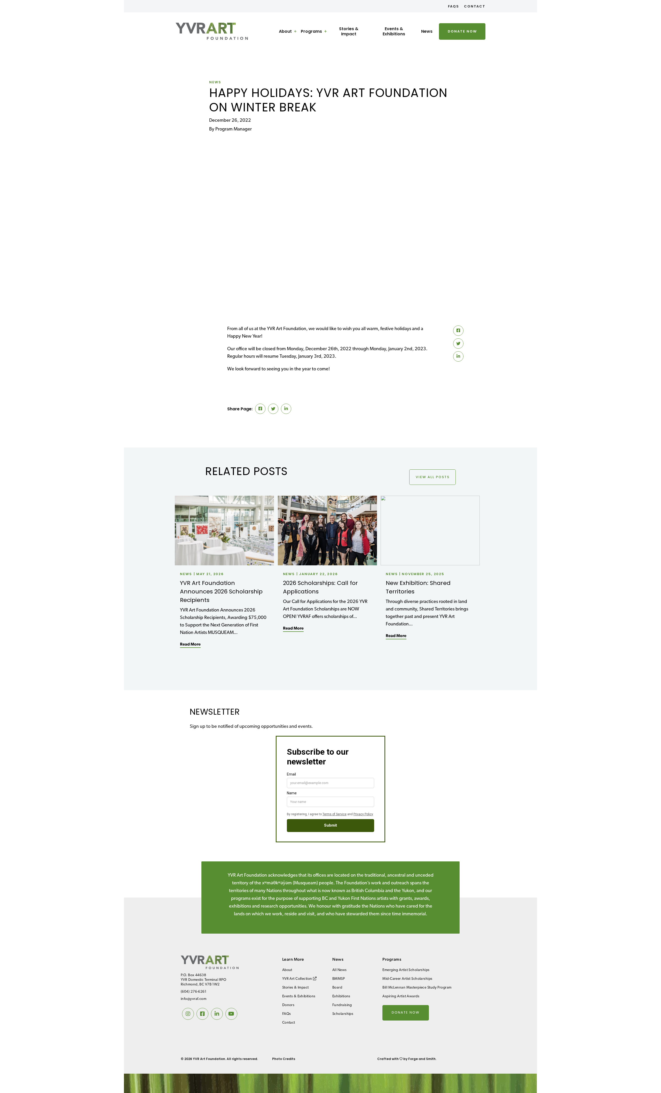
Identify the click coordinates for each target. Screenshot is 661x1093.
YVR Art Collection (297, 979)
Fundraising (342, 1005)
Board (337, 988)
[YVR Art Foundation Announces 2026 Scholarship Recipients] (224, 563)
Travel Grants (321, 83)
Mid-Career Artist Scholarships (325, 54)
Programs (311, 31)
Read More (190, 644)
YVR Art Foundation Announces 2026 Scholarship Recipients (221, 591)
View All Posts (433, 477)
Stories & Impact (348, 31)
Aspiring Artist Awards (400, 996)
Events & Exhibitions (394, 31)
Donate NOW (462, 31)
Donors (285, 84)
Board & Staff (291, 74)
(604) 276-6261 (193, 992)
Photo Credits (283, 1059)
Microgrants (320, 93)
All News (339, 970)
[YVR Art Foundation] (212, 38)
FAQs (453, 6)
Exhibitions (341, 996)
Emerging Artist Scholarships (324, 45)
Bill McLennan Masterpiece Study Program (416, 988)
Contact (474, 6)
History (285, 64)
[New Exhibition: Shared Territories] (430, 563)
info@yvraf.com (193, 999)
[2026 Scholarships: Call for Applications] (327, 563)
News (426, 31)
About (285, 31)
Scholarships (342, 1014)
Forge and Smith (422, 1059)
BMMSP (338, 979)
